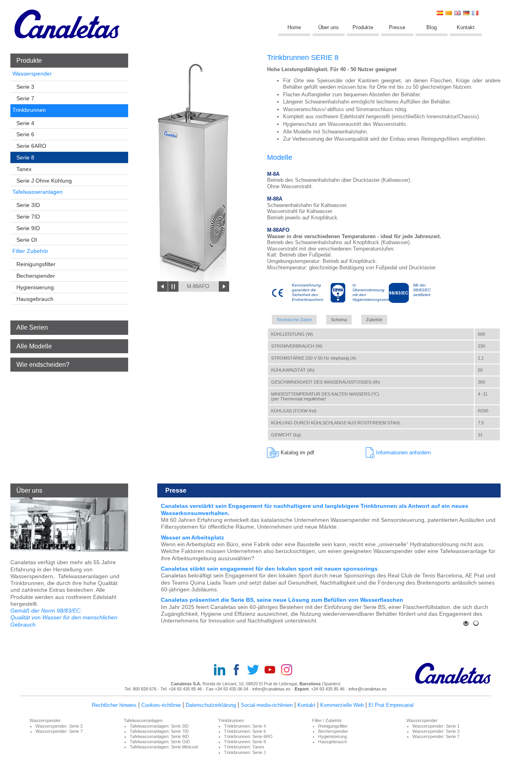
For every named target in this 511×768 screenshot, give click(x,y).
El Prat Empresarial (391, 705)
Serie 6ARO (31, 146)
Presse (397, 27)
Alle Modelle (34, 346)
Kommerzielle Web (342, 705)
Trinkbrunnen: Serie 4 (245, 726)
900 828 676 (144, 688)
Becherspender (35, 276)
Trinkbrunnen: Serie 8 (245, 741)
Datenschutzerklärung (211, 705)
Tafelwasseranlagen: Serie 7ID (159, 731)
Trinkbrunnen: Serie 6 (245, 731)
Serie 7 (25, 98)
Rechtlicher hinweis (114, 705)
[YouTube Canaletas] (272, 670)
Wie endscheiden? (42, 364)
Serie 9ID (28, 228)
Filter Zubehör (30, 251)
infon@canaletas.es (271, 688)
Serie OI (26, 240)
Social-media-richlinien (267, 705)
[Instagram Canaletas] (289, 670)
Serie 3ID (28, 205)
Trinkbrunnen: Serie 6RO (248, 736)
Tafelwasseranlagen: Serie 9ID (159, 736)
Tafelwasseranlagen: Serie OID (160, 741)
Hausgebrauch (34, 299)
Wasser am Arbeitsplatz (192, 537)
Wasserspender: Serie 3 (59, 726)
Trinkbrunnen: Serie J (245, 752)
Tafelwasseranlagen (37, 192)
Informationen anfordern (402, 453)
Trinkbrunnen (29, 110)
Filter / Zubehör (327, 720)
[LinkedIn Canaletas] (222, 670)
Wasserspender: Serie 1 (436, 726)
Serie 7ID (28, 216)
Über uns (328, 27)
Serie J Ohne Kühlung (44, 180)
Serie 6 (25, 134)
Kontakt (466, 27)
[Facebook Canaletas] (238, 670)
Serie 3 (25, 87)
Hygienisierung (35, 287)
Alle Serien (32, 327)
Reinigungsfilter (35, 264)
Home (294, 27)
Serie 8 (25, 157)
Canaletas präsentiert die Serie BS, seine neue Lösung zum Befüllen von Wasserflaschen (282, 600)
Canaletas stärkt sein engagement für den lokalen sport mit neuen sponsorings (269, 568)
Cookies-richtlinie (161, 705)
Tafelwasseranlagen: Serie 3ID (159, 726)
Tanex (24, 169)
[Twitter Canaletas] (255, 670)
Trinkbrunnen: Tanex (244, 746)
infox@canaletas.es (368, 688)
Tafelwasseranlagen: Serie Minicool (164, 746)
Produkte (363, 27)
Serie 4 (25, 123)
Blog (431, 27)
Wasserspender (32, 73)
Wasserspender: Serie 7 (59, 731)
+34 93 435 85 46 (185, 688)
